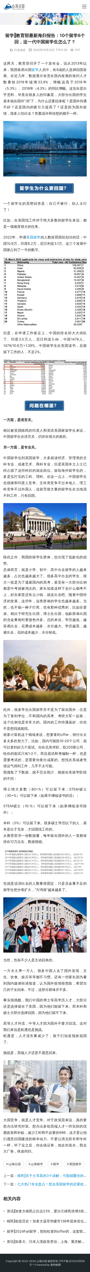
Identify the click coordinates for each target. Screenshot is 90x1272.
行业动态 (20, 50)
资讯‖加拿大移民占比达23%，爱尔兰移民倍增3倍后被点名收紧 (47, 1211)
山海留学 (37, 1164)
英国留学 (33, 237)
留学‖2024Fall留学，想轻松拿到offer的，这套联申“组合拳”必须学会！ (47, 1231)
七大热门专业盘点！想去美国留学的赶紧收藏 (52, 1184)
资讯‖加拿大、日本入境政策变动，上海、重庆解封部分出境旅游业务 (47, 1241)
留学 (34, 69)
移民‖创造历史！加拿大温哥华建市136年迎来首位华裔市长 (47, 1221)
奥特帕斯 (55, 1264)
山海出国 (15, 1164)
